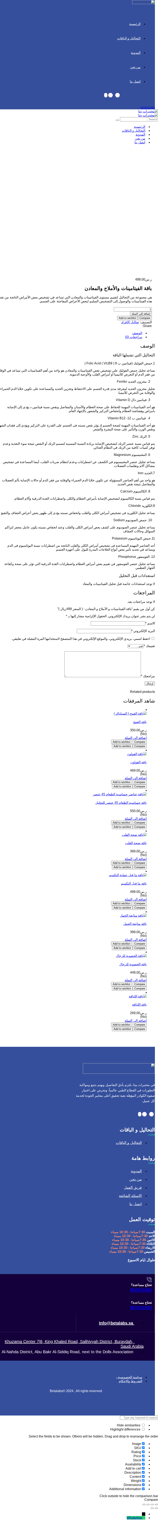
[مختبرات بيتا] (148, 111)
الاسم (150, 623)
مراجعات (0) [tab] (133, 337)
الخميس (149, 1251)
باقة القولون (138, 762)
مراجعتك (148, 676)
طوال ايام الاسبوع (141, 1260)
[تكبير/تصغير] (156, 1504)
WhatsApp (134, 1518)
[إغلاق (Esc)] (144, 1504)
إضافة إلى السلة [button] (136, 738)
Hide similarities (129, 1425)
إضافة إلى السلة (141, 313)
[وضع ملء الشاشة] (152, 1504)
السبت (150, 1232)
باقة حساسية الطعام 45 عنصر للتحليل (121, 802)
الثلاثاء (150, 1244)
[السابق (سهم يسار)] (156, 1508)
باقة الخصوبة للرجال (133, 964)
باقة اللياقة (139, 1004)
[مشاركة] (148, 1504)
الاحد (152, 1236)
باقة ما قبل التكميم (134, 883)
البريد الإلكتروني (143, 631)
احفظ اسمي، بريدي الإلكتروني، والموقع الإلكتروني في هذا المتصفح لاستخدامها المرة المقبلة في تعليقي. (81, 638)
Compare (144, 318)
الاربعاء (150, 1247)
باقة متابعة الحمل (135, 924)
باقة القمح (140, 722)
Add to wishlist (127, 318)
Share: (147, 326)
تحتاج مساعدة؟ (141, 1285)
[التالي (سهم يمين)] (152, 1508)
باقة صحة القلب (136, 843)
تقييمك (149, 646)
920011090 (148, 107)
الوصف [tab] (137, 333)
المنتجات (6, 224)
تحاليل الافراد (130, 322)
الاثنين (151, 1240)
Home (4, 220)
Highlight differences (125, 1429)
